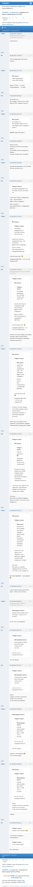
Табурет (3, 33)
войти (24, 22)
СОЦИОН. (5, 3)
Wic (2, 55)
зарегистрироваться (8, 24)
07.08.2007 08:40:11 (15, 823)
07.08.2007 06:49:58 (15, 162)
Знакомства (14, 12)
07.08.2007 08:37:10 (15, 630)
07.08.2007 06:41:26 (15, 114)
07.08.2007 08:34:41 (15, 586)
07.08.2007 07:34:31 (15, 269)
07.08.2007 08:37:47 (15, 665)
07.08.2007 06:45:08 (15, 141)
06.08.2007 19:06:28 (15, 33)
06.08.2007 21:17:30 (15, 70)
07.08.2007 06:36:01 (15, 95)
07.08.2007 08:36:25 (15, 601)
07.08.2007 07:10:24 (15, 216)
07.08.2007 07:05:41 (15, 181)
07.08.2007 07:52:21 (15, 510)
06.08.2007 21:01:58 (15, 55)
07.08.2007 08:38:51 (15, 764)
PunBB (12, 876)
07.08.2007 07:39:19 (15, 349)
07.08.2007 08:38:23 (15, 709)
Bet (2, 586)
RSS (5, 27)
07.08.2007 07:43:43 (15, 434)
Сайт (2, 52)
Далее (5, 19)
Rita (2, 95)
